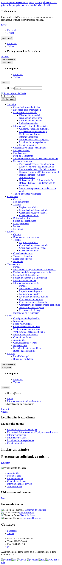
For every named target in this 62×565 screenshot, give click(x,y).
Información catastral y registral (34, 139)
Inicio (31, 2)
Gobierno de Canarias (35, 510)
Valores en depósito (22, 256)
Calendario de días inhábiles (26, 326)
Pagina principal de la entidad (23, 5)
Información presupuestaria (26, 283)
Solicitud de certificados (24, 221)
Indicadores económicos (30, 288)
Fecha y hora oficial (22, 323)
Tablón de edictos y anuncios (27, 193)
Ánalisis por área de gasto (31, 307)
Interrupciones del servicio (25, 334)
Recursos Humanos (22, 161)
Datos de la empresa (22, 258)
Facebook (18, 74)
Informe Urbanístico (28, 137)
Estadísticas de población (25, 112)
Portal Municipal (21, 356)
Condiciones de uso (22, 337)
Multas (16, 226)
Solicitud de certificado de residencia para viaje (35, 158)
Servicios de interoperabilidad (27, 348)
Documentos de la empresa (26, 237)
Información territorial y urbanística (24, 401)
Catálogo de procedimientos (26, 107)
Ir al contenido (8, 2)
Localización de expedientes (32, 142)
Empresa (11, 231)
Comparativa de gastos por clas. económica (39, 304)
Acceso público (42, 2)
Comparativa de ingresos (31, 299)
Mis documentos (21, 202)
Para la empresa (20, 153)
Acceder (5, 56)
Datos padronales (21, 218)
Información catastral (17, 437)
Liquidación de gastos (29, 294)
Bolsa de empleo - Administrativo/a (36, 180)
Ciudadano (12, 196)
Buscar (10, 88)
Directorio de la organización (27, 109)
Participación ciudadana (24, 280)
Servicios (11, 104)
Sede (9, 315)
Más (3, 498)
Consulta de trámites (29, 215)
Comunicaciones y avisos (25, 342)
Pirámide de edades (28, 123)
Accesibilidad (21, 2)
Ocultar (4, 411)
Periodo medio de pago (30, 310)
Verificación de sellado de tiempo (29, 332)
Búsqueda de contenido (24, 351)
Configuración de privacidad (26, 318)
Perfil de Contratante (23, 156)
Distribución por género (30, 118)
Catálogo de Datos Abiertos (26, 275)
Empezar (5, 462)
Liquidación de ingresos (30, 291)
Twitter (16, 77)
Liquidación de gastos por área (33, 296)
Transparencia (13, 264)
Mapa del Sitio (14, 475)
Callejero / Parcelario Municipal (22, 429)
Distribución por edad (29, 115)
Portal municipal (15, 478)
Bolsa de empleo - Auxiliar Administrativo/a (32, 176)
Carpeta (17, 199)
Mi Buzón (18, 229)
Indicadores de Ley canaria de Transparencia (34, 269)
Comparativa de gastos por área (34, 302)
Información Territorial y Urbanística (30, 126)
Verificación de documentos (26, 329)
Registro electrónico (28, 207)
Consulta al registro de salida (32, 212)
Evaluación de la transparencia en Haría (32, 272)
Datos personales (21, 223)
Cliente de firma (27, 515)
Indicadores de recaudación (26, 313)
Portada (16, 267)
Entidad (11, 353)
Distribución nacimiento (30, 120)
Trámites (17, 204)
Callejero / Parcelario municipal (34, 128)
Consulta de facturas (23, 253)
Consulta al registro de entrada (33, 210)
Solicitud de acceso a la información (30, 277)
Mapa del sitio (44, 5)
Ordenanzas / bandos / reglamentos (29, 147)
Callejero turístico (27, 145)
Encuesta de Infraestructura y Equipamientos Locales (33, 132)
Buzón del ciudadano (23, 359)
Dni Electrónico (26, 512)
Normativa (18, 321)
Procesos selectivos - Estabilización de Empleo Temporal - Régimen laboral (37, 165)
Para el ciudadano (21, 150)
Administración (14, 486)
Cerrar (4, 25)
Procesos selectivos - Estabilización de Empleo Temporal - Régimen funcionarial (39, 170)
